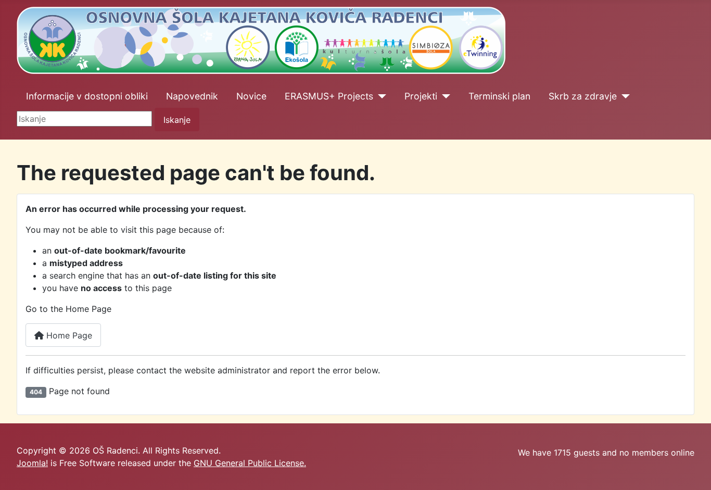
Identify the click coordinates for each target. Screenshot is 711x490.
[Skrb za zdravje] (623, 96)
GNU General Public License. (250, 463)
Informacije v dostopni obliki (87, 96)
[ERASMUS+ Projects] (379, 96)
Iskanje (177, 120)
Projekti (420, 96)
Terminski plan (499, 96)
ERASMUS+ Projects (329, 96)
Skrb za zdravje (583, 96)
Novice (251, 96)
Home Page (68, 335)
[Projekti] (443, 96)
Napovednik (192, 96)
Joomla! (32, 463)
